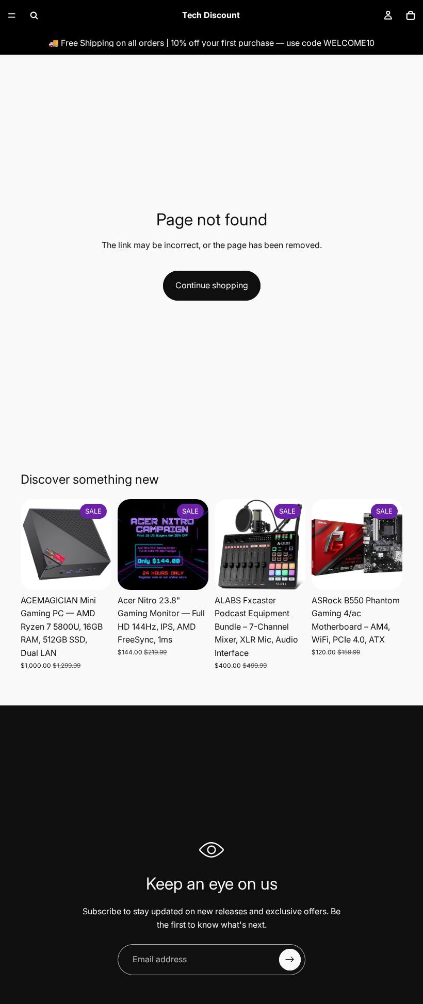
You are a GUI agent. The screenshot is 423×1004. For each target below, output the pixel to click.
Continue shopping (211, 285)
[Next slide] (100, 544)
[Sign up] (290, 959)
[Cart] (410, 15)
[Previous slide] (32, 544)
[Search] (34, 15)
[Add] (95, 574)
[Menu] (12, 15)
